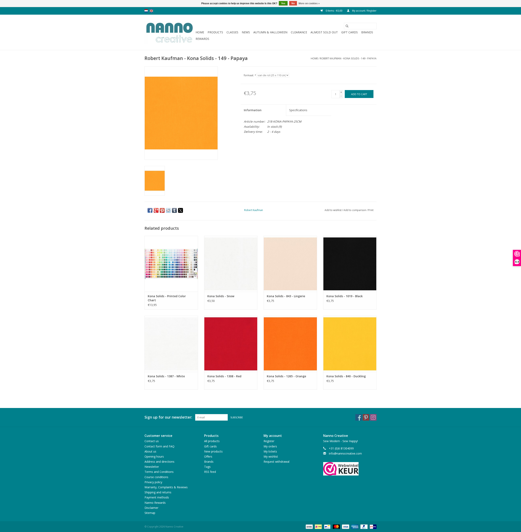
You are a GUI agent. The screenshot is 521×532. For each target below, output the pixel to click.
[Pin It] (162, 210)
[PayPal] (363, 526)
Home (200, 32)
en (151, 10)
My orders (270, 446)
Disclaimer (151, 508)
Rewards (202, 39)
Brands (367, 32)
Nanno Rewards (155, 503)
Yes (283, 3)
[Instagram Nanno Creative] (373, 417)
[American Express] (354, 526)
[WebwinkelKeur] (350, 468)
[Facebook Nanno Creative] (358, 417)
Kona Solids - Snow (220, 296)
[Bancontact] (326, 526)
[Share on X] (180, 210)
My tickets (270, 451)
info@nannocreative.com (345, 453)
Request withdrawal (276, 461)
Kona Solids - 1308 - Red (224, 376)
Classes (232, 32)
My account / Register (364, 10)
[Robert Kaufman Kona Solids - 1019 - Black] (350, 264)
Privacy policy (153, 482)
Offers (208, 456)
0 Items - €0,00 (334, 10)
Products (215, 32)
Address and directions (159, 461)
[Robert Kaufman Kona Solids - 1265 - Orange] (290, 344)
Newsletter (151, 467)
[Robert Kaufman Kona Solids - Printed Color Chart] (171, 264)
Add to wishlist (333, 210)
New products (213, 451)
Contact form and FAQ (159, 446)
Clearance (299, 32)
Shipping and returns (157, 492)
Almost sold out (324, 32)
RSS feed (210, 472)
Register (269, 441)
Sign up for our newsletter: (168, 417)
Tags (207, 467)
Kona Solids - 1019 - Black (344, 296)
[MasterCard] (335, 526)
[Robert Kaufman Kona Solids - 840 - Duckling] (350, 344)
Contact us (151, 441)
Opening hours (154, 456)
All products (212, 441)
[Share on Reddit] (168, 210)
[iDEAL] (317, 526)
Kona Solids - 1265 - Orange (286, 376)
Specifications (298, 110)
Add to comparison (355, 210)
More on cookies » (309, 3)
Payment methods (156, 497)
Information (253, 110)
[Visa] (345, 526)
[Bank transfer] (308, 526)
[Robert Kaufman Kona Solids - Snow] (231, 264)
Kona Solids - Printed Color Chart (167, 298)
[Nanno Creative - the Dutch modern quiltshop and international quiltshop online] (169, 32)
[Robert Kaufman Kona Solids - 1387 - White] (171, 344)
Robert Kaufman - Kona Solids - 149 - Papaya (348, 58)
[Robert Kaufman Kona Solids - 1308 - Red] (231, 344)
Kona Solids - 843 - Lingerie (286, 296)
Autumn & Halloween (270, 32)
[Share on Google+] (156, 210)
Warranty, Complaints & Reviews (166, 487)
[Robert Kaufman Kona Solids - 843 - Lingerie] (290, 264)
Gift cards (349, 32)
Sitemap (149, 513)
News (246, 32)
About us (150, 451)
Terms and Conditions (159, 472)
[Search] (347, 26)
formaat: (250, 75)
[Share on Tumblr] (174, 210)
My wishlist (271, 456)
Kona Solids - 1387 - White (166, 376)
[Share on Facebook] (150, 210)
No (293, 3)
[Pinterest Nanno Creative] (366, 417)
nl (146, 10)
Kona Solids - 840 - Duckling (346, 376)
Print (370, 210)
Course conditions (156, 477)
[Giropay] (372, 526)
